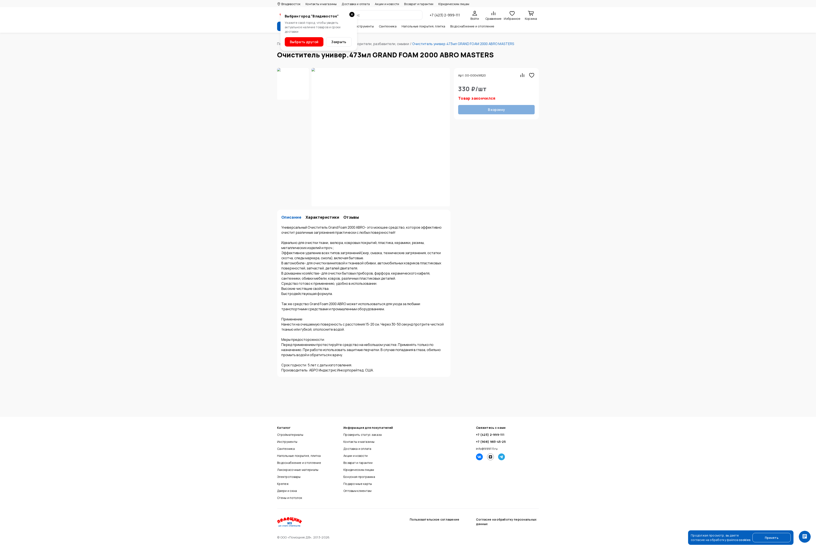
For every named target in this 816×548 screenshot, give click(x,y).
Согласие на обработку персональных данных (506, 521)
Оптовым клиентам (357, 491)
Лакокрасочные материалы (297, 470)
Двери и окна (287, 491)
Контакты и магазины (321, 4)
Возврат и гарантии (418, 4)
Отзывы (351, 217)
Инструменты (287, 442)
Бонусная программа (359, 477)
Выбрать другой (304, 42)
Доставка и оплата (356, 4)
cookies (745, 540)
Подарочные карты (357, 484)
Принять (771, 538)
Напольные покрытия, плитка (299, 456)
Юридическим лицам (453, 4)
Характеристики (322, 217)
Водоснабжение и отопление (299, 463)
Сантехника (286, 449)
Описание (291, 217)
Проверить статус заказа (362, 435)
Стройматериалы (290, 435)
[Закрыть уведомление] (351, 14)
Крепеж (283, 484)
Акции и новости (387, 4)
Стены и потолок (289, 498)
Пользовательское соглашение (434, 519)
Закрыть (338, 42)
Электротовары (289, 477)
